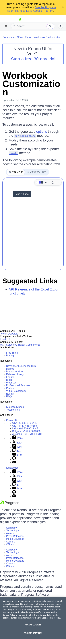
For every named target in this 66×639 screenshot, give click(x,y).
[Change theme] (42, 182)
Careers (10, 541)
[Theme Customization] (58, 182)
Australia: (27, 434)
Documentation (14, 371)
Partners (10, 388)
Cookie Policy (9, 615)
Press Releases (14, 536)
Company (11, 527)
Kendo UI (5, 339)
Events (10, 393)
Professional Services (18, 385)
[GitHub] (14, 459)
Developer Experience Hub (21, 366)
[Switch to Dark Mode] (52, 182)
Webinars (11, 382)
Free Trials (12, 352)
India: (25, 428)
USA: (24, 423)
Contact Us (12, 420)
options (41, 131)
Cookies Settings (32, 633)
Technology (12, 530)
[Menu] (6, 26)
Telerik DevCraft (8, 333)
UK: (24, 425)
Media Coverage (15, 539)
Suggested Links (29, 281)
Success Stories (15, 407)
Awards (10, 533)
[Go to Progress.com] (10, 504)
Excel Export (25, 37)
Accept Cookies (33, 624)
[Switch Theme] (60, 26)
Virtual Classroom (16, 391)
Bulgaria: (26, 431)
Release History (15, 374)
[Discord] (14, 462)
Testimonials (13, 409)
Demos (10, 368)
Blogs (9, 380)
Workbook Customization (47, 37)
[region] (33, 618)
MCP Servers (7, 344)
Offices (10, 544)
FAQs (9, 396)
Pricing (10, 355)
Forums (10, 377)
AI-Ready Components (27, 344)
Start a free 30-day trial (33, 58)
